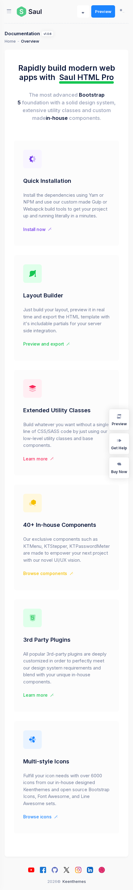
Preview (103, 11)
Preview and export (43, 344)
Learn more (35, 458)
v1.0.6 (47, 34)
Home (10, 41)
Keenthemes (74, 881)
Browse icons (37, 816)
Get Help (119, 448)
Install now (34, 229)
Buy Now (119, 471)
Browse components (45, 573)
